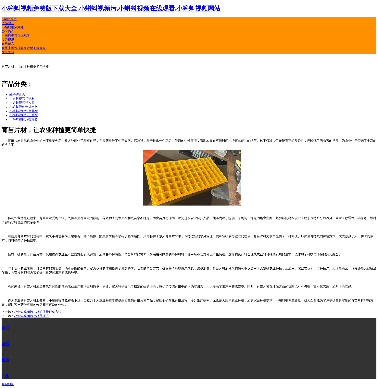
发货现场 (8, 39)
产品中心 (8, 23)
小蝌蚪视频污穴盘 (22, 102)
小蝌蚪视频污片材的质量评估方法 (37, 312)
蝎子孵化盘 (17, 94)
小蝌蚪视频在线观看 (16, 35)
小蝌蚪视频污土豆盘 (23, 115)
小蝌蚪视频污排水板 (23, 107)
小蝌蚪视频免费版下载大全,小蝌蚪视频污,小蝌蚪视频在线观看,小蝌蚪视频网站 (111, 8)
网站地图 (8, 384)
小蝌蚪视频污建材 (22, 98)
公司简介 (8, 31)
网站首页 (9, 19)
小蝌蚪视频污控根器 (23, 119)
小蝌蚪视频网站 (13, 27)
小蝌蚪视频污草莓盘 (23, 111)
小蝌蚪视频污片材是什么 (31, 316)
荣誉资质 (8, 52)
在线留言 (8, 44)
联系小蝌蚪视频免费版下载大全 (24, 48)
